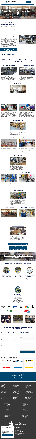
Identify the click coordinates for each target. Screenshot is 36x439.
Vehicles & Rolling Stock (7, 405)
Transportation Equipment (29, 390)
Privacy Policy (3, 433)
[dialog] (7, 432)
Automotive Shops (28, 396)
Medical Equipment (16, 391)
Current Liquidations (4, 393)
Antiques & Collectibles (7, 406)
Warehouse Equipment (28, 388)
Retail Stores (27, 393)
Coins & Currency (6, 416)
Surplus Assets (15, 398)
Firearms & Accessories (7, 418)
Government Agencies (25, 416)
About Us (2, 385)
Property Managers (25, 404)
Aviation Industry (15, 386)
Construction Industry (16, 385)
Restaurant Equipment (28, 385)
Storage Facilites (24, 411)
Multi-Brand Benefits (4, 388)
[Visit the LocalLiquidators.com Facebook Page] (13, 378)
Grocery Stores (15, 397)
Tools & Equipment (7, 415)
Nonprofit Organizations (25, 415)
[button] (7, 436)
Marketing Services (4, 390)
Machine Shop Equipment (17, 393)
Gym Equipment (27, 394)
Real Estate (14, 399)
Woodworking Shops (28, 397)
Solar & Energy (15, 392)
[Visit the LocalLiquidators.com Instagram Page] (15, 378)
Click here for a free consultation (9, 50)
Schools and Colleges (28, 398)
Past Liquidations (3, 394)
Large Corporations (25, 412)
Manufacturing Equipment (17, 388)
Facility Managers (24, 405)
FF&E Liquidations (28, 387)
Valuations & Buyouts (4, 387)
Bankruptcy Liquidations (7, 411)
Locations (2, 386)
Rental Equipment (27, 399)
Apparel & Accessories (7, 417)
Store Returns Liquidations (29, 392)
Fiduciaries (23, 409)
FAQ (1, 398)
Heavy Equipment (15, 387)
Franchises (23, 418)
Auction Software (3, 391)
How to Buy (2, 396)
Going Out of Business (25, 417)
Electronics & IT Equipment (17, 390)
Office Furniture (27, 386)
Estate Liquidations (7, 404)
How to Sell (2, 397)
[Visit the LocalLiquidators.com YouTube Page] (21, 378)
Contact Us (2, 399)
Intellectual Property (16, 396)
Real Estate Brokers (25, 410)
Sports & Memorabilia (7, 409)
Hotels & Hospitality (16, 394)
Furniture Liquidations (7, 412)
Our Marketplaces (3, 392)
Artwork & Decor (6, 410)
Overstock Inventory (28, 391)
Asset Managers (24, 406)
